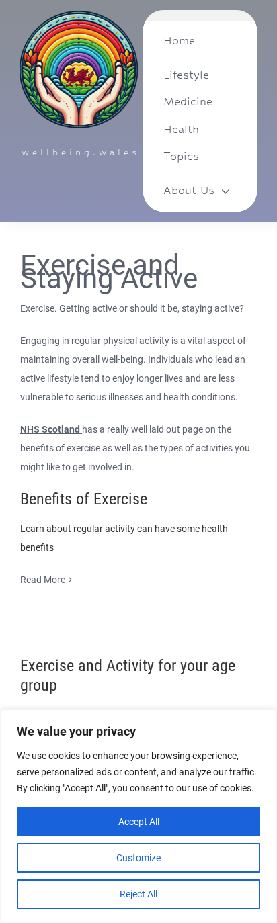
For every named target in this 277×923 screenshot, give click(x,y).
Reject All (138, 894)
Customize (138, 857)
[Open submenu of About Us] (225, 191)
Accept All (138, 821)
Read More (42, 579)
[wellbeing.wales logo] (79, 14)
